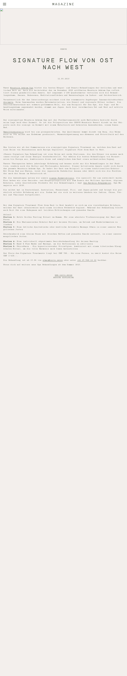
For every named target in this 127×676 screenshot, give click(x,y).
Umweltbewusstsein (13, 132)
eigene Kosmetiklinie (61, 178)
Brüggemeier (104, 183)
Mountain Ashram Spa (21, 88)
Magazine (63, 4)
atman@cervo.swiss (53, 260)
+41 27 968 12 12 (86, 260)
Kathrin (92, 183)
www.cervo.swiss (63, 275)
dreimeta (8, 102)
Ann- (85, 183)
